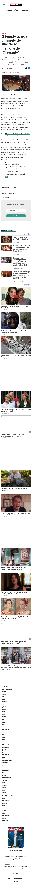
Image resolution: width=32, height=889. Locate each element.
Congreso (4, 709)
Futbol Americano (5, 800)
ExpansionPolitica (19, 858)
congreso (24, 10)
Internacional (4, 693)
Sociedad (4, 716)
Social (3, 772)
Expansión (5, 686)
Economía (4, 691)
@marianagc (13, 168)
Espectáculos (4, 721)
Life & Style (5, 744)
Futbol (3, 797)
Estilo (3, 746)
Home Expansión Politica (7, 689)
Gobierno (4, 706)
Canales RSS (15, 881)
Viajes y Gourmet (5, 729)
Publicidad (15, 873)
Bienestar (4, 818)
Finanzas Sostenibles (6, 777)
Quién (3, 719)
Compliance (15, 876)
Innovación (4, 779)
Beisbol (3, 798)
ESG (2, 698)
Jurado (3, 822)
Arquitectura (4, 764)
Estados (3, 713)
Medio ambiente (5, 770)
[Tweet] (26, 68)
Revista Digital (5, 807)
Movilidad (4, 775)
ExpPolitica (12, 858)
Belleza (3, 727)
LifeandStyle (4, 701)
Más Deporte (4, 803)
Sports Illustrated (7, 795)
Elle (3, 734)
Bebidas (3, 813)
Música (3, 752)
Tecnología (4, 694)
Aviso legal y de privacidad (15, 878)
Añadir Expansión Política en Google (11, 72)
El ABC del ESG (5, 780)
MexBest (4, 810)
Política (13, 187)
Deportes (4, 749)
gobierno (8, 10)
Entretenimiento (5, 747)
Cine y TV (4, 751)
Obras (3, 696)
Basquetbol (4, 802)
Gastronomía (4, 812)
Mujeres (3, 699)
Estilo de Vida (5, 820)
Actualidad (4, 787)
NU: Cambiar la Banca (16, 850)
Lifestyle (3, 805)
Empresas (4, 688)
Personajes (4, 817)
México (4, 33)
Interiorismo (4, 765)
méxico (16, 10)
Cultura (3, 731)
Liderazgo (4, 789)
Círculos (3, 724)
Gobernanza (4, 774)
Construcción (5, 759)
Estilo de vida (4, 741)
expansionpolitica (16, 858)
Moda (3, 726)
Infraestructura (5, 762)
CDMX (3, 711)
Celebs (3, 739)
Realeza (3, 722)
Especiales (4, 792)
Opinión (3, 714)
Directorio (15, 884)
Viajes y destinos (5, 815)
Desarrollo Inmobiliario (7, 760)
